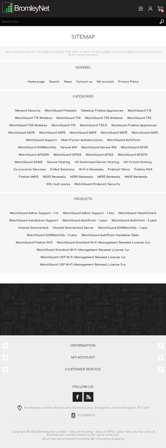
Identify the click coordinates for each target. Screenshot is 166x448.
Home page (36, 81)
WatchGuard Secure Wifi (99, 147)
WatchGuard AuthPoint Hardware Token (110, 235)
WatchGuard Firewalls (61, 110)
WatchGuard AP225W (34, 154)
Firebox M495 (28, 176)
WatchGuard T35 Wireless (104, 118)
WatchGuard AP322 (99, 154)
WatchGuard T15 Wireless (33, 118)
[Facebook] (77, 397)
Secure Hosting (58, 162)
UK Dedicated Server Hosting (96, 162)
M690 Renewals (135, 176)
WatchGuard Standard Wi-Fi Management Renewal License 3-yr (103, 242)
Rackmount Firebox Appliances (134, 125)
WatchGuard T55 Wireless (28, 125)
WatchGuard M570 (114, 132)
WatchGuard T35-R (93, 125)
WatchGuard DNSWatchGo (37, 147)
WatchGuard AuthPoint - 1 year (84, 220)
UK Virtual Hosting (137, 162)
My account (105, 81)
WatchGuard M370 (52, 132)
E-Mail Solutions (62, 169)
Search (161, 21)
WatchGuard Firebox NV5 (34, 242)
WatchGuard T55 (139, 118)
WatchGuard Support (41, 140)
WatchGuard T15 (139, 110)
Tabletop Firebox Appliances (102, 110)
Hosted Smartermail (33, 227)
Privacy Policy (128, 81)
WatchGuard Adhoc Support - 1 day (88, 213)
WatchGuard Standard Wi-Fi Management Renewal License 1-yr (83, 249)
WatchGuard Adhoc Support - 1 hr (34, 213)
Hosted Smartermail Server (73, 227)
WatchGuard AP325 (67, 154)
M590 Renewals (108, 176)
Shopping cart (160, 8)
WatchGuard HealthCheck (137, 213)
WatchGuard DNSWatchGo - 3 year (52, 235)
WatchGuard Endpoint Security (97, 184)
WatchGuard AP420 (29, 162)
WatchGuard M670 (145, 132)
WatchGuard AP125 (134, 147)
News (68, 81)
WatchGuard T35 (68, 118)
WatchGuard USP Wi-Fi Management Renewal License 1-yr (83, 257)
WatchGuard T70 (63, 125)
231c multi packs (58, 184)
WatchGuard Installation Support (33, 220)
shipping (117, 438)
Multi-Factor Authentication (82, 140)
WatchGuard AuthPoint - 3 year (134, 220)
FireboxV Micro (119, 169)
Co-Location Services (30, 169)
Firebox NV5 (143, 169)
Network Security (27, 110)
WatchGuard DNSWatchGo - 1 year (123, 227)
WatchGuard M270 (21, 132)
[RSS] (88, 397)
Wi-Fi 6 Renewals (91, 169)
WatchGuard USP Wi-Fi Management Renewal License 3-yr (83, 264)
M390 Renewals (81, 176)
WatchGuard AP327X (132, 154)
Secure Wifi (69, 147)
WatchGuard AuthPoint (123, 140)
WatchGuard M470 (83, 132)
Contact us (84, 81)
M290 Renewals (54, 176)
